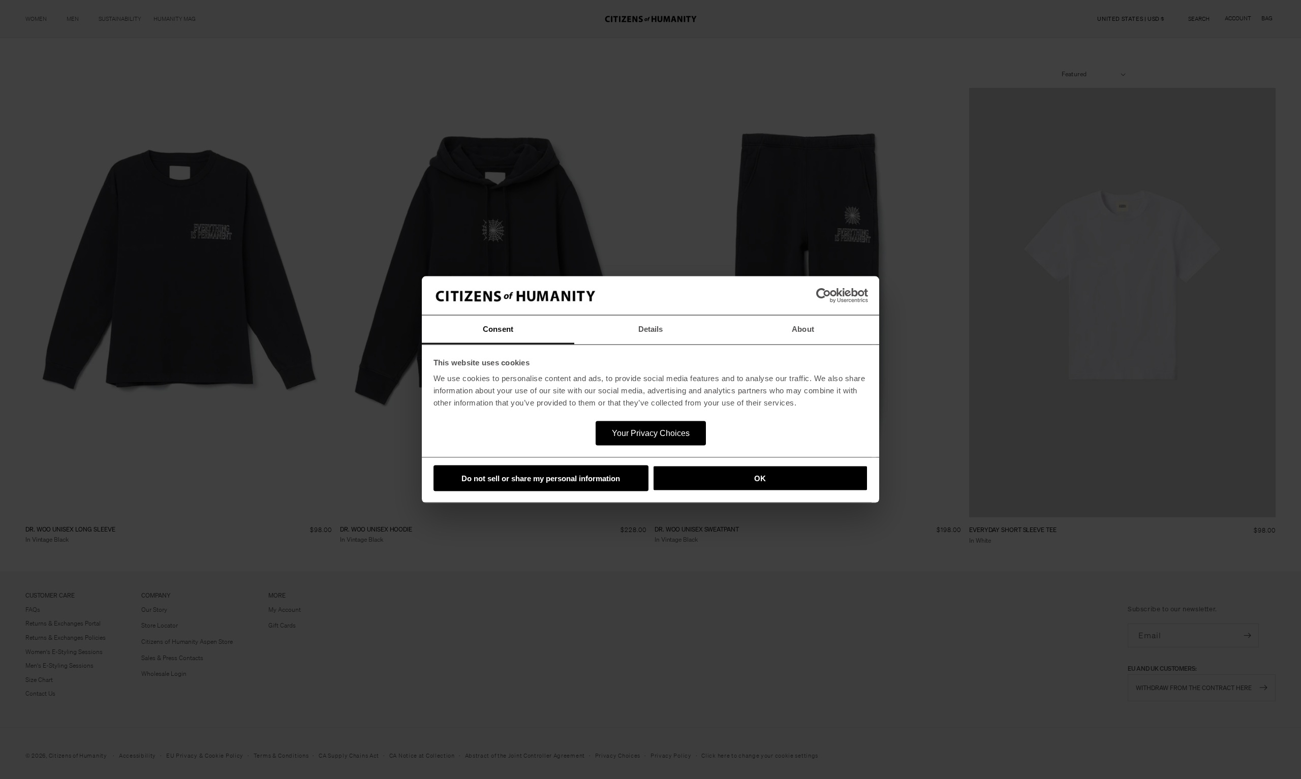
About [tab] (803, 329)
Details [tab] (650, 329)
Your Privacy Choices (651, 433)
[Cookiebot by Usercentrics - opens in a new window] (823, 295)
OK (760, 478)
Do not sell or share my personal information (540, 478)
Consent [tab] (498, 329)
